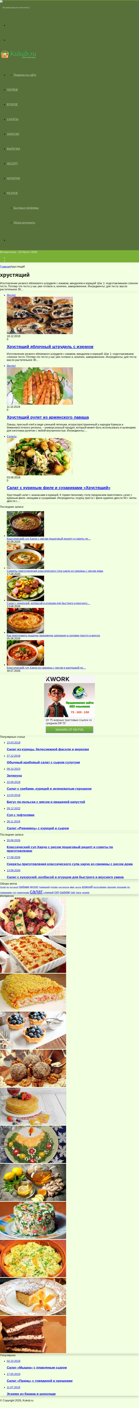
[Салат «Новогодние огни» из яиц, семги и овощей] (33, 1162)
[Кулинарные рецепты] (15, 7)
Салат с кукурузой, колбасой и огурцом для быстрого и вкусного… (48, 603)
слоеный (48, 892)
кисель (78, 887)
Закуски (13, 134)
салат (36, 891)
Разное (12, 193)
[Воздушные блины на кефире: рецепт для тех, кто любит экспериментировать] (33, 1124)
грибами (24, 886)
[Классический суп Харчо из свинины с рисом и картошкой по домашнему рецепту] (25, 664)
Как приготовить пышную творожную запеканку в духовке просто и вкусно (53, 635)
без (7, 887)
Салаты (12, 119)
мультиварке (99, 887)
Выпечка (13, 148)
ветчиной (14, 887)
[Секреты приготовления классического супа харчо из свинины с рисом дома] (25, 567)
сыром (65, 892)
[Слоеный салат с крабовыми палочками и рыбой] (33, 1010)
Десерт (12, 163)
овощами (111, 887)
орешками (121, 887)
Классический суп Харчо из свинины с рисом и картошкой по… (46, 667)
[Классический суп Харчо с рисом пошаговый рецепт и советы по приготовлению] (25, 535)
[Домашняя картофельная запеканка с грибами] (33, 1276)
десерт (34, 886)
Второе (12, 104)
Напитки (13, 178)
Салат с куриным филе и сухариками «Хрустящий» (58, 487)
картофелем (63, 887)
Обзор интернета (24, 222)
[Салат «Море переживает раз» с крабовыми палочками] (33, 1238)
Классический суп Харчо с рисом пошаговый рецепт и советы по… (49, 538)
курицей (87, 887)
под (14, 892)
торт (72, 892)
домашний (44, 887)
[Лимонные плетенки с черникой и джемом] (33, 1048)
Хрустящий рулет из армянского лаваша (48, 417)
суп (56, 892)
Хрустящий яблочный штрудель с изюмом (50, 346)
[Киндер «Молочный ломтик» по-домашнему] (33, 1352)
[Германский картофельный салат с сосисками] (33, 933)
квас (72, 887)
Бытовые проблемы (26, 207)
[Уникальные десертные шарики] (33, 1086)
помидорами (23, 892)
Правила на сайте (25, 75)
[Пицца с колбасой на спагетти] (33, 972)
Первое (12, 89)
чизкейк (85, 892)
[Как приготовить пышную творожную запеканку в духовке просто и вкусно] (25, 632)
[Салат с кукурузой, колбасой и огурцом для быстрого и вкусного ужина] (25, 600)
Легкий (3, 887)
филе (78, 892)
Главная (5, 266)
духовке (54, 887)
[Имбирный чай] (33, 1200)
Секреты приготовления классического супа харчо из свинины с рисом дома (55, 571)
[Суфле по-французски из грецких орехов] (33, 1314)
